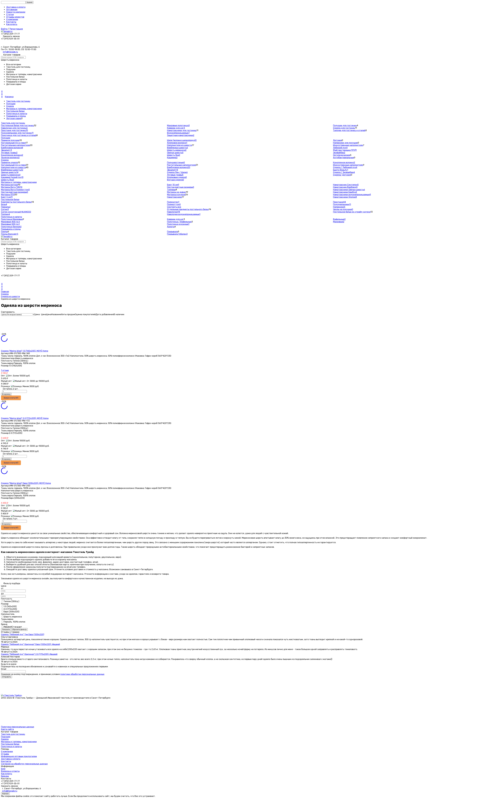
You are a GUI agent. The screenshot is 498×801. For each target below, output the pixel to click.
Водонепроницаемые (178, 133)
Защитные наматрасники (180, 135)
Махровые (338, 221)
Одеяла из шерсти (10, 296)
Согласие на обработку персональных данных (24, 764)
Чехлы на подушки (343, 209)
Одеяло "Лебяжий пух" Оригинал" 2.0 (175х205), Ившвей (29, 654)
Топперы (171, 189)
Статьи (10, 14)
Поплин (5, 214)
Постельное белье (15, 111)
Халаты (171, 226)
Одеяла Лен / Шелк (177, 172)
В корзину (6, 394)
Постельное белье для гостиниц (17, 125)
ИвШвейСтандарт (13, 627)
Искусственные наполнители (348, 145)
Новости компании (15, 12)
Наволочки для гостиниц (14, 128)
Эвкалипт (6, 150)
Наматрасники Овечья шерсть (349, 189)
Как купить (11, 24)
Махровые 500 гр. (10, 224)
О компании (12, 19)
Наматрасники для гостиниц (181, 130)
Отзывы (5, 754)
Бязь (4, 204)
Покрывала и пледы (16, 116)
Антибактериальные (343, 157)
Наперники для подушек (345, 143)
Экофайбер (339, 152)
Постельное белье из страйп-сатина (352, 212)
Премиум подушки (10, 140)
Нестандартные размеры (14, 192)
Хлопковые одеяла (177, 177)
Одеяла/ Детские (342, 175)
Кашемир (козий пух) (12, 177)
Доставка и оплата (15, 7)
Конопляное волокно (12, 155)
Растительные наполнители (15, 145)
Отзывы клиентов (15, 17)
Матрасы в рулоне (176, 194)
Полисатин (173, 202)
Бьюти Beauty (340, 170)
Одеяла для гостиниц (344, 128)
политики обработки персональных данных (82, 674)
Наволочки (173, 212)
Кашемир (172, 157)
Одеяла (10, 106)
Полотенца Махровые (12, 219)
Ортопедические (341, 155)
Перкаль (6, 207)
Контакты (11, 22)
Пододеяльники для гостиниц (17, 133)
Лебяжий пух (340, 147)
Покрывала (172, 231)
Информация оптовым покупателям (19, 756)
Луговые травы (9, 152)
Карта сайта (7, 729)
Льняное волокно (10, 157)
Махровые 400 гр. (10, 221)
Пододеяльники (342, 204)
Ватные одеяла (175, 180)
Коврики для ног (176, 128)
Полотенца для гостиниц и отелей (18, 135)
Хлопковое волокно (177, 143)
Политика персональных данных (17, 727)
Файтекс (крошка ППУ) (345, 150)
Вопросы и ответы (10, 771)
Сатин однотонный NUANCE (16, 212)
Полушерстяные (176, 162)
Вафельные (339, 219)
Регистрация (16, 29)
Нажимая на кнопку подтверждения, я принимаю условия (52, 674)
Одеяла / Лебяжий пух (345, 167)
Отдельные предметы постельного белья (188, 209)
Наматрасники (174, 197)
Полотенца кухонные (178, 224)
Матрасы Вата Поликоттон (15, 189)
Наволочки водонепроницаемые (183, 214)
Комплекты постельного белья (16, 202)
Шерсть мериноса (176, 150)
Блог (3, 769)
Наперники (339, 207)
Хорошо (5, 794)
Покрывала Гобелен (177, 234)
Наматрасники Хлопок (345, 197)
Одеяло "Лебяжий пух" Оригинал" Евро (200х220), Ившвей (30, 644)
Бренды (5, 776)
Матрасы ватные (9, 184)
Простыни (339, 202)
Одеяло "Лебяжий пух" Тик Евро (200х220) (22, 634)
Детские (337, 140)
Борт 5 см (7, 197)
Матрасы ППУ (8, 194)
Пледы (4, 231)
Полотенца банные (11, 226)
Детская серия (13, 118)
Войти (4, 29)
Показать (6, 629)
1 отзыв (5, 370)
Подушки (10, 103)
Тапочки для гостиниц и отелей (349, 130)
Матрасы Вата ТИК (11, 187)
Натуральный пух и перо (13, 143)
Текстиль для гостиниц (18, 101)
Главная (5, 291)
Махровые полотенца (178, 125)
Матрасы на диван (176, 192)
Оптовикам (11, 9)
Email (3, 669)
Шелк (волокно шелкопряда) (182, 140)
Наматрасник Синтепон (346, 184)
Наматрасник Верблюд (345, 187)
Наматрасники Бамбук (345, 192)
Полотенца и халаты (16, 113)
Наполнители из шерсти (179, 145)
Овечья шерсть (175, 152)
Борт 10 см (173, 184)
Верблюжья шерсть (177, 147)
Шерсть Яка (173, 155)
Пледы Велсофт (9, 234)
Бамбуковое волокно (12, 147)
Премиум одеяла (9, 162)
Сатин (5, 209)
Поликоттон (174, 204)
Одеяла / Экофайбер (344, 172)
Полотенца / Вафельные (179, 221)
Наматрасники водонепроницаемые (352, 194)
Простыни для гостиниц (14, 130)
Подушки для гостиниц (345, 125)
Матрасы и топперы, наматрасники (24, 108)
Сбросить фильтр (19, 629)
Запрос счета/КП (11, 398)
